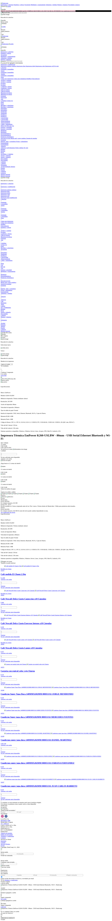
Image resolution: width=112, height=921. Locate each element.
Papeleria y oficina (19, 4)
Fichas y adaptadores (22, 141)
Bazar (2, 152)
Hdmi (2, 126)
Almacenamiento (5, 121)
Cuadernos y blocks (6, 86)
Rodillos (29, 78)
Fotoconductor (36, 78)
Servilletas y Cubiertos (7, 154)
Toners (2, 71)
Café (7, 148)
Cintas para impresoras (7, 78)
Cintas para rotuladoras (20, 78)
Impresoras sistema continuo (9, 66)
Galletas (21, 148)
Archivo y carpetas (6, 80)
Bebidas (3, 149)
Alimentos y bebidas (51, 4)
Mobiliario (3, 130)
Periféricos (4, 115)
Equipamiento (4, 143)
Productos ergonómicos (7, 137)
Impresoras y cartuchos (7, 4)
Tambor (3, 74)
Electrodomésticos (6, 133)
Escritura (3, 83)
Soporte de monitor (31, 138)
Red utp (9, 126)
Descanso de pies (6, 138)
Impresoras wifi (49, 66)
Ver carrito (3, 899)
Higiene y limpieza (62, 4)
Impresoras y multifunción (8, 64)
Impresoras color (40, 66)
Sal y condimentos (6, 307)
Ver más (56, 66)
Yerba (17, 148)
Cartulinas (4, 100)
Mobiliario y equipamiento (38, 4)
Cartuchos (3, 67)
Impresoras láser (21, 66)
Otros (2, 77)
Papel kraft (4, 97)
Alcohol (3, 166)
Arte (2, 99)
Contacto (77, 4)
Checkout (3, 907)
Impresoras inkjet (31, 66)
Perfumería (4, 165)
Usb (5, 126)
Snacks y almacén (6, 155)
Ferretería (3, 140)
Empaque (3, 96)
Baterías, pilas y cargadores (8, 141)
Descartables (4, 159)
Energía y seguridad (6, 127)
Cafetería (3, 162)
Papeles (3, 168)
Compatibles (10, 69)
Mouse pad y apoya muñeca (18, 138)
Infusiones (12, 148)
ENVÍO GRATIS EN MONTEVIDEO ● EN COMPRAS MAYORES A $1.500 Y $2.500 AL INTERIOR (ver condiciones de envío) (38, 11)
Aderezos (3, 148)
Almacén (3, 146)
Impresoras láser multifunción (9, 197)
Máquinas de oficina (6, 94)
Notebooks (4, 111)
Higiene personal (5, 174)
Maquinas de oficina (6, 93)
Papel (2, 102)
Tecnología (27, 4)
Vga (13, 126)
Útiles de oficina (5, 89)
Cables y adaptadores (6, 124)
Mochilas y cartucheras (7, 105)
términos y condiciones (11, 880)
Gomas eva (10, 100)
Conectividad (4, 118)
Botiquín (8, 166)
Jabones (13, 166)
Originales (4, 69)
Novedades (71, 4)
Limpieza (3, 171)
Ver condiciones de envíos (8, 512)
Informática (4, 108)
